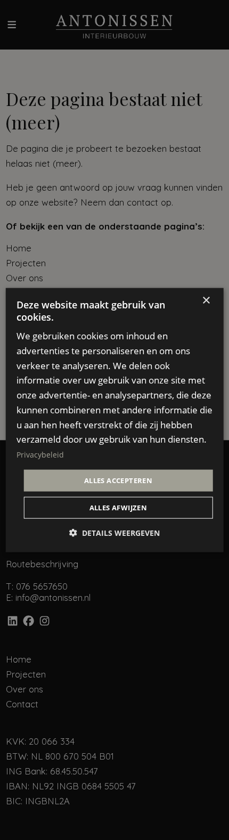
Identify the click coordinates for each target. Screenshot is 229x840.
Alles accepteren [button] (118, 480)
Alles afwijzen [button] (118, 507)
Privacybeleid (40, 455)
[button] (114, 533)
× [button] (206, 300)
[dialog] (115, 420)
